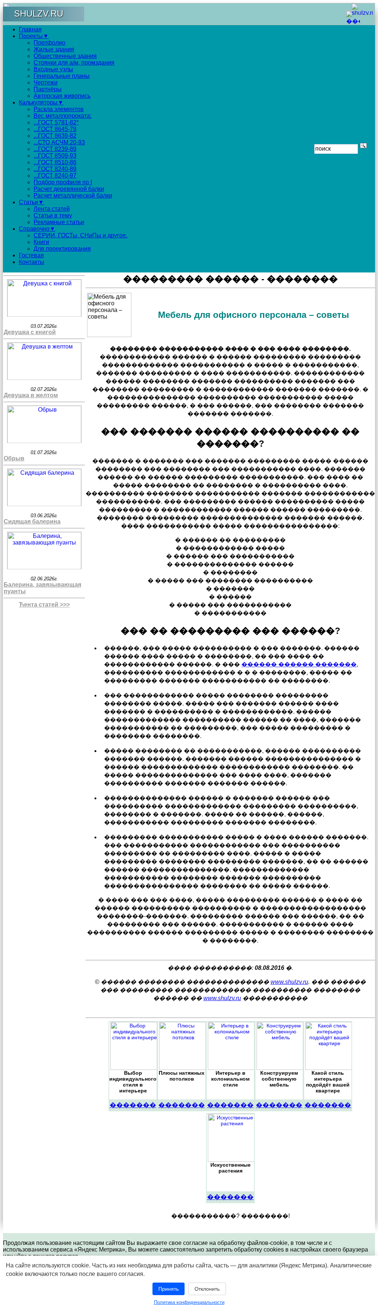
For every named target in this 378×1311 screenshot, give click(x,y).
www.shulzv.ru (289, 982)
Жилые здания (54, 49)
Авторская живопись (62, 96)
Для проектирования (62, 249)
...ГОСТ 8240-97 (55, 175)
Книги (41, 242)
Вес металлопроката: (63, 116)
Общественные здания (65, 56)
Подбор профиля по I (63, 182)
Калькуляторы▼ (41, 102)
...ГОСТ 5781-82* (56, 122)
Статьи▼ (31, 202)
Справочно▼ (37, 229)
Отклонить (207, 1289)
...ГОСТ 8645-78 (55, 129)
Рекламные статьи (59, 222)
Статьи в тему (53, 215)
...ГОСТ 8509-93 (55, 155)
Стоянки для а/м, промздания (74, 62)
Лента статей (52, 209)
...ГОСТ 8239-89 (55, 149)
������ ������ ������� (299, 664)
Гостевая (31, 255)
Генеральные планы (62, 76)
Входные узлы (53, 69)
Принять (168, 1289)
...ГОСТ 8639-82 (55, 136)
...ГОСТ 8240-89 (55, 169)
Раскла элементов (59, 109)
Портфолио (49, 43)
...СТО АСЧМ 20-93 (59, 142)
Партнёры (48, 89)
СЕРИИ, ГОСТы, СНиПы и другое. (80, 235)
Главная (30, 29)
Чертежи (46, 82)
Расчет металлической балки (73, 195)
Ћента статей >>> (44, 604)
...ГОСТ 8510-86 (55, 162)
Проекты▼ (34, 36)
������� (133, 1105)
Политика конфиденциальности (189, 1302)
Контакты (31, 262)
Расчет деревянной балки (69, 189)
